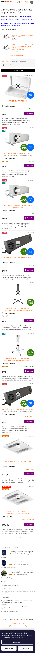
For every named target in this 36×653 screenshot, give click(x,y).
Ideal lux (5, 619)
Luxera (17, 619)
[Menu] (32, 2)
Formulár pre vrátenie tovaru (18, 623)
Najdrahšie (23, 61)
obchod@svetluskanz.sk (11, 586)
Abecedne (17, 65)
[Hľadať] (22, 2)
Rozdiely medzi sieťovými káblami (11, 611)
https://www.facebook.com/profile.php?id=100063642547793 (19, 592)
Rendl (31, 619)
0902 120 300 (7, 588)
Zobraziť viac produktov (17, 55)
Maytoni (22, 619)
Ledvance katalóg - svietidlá (25, 626)
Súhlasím (25, 648)
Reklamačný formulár (9, 626)
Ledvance (12, 619)
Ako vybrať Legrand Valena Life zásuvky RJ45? (14, 607)
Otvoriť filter (18, 70)
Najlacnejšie (15, 61)
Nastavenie (17, 642)
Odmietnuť (9, 648)
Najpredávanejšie (7, 65)
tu (22, 637)
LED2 (27, 619)
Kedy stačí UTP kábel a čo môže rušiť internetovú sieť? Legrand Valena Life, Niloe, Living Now (17, 602)
